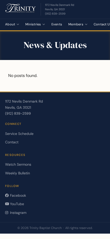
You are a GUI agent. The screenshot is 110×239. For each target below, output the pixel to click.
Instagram (17, 212)
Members (75, 24)
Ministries (33, 24)
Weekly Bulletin (17, 173)
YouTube (16, 204)
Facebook (17, 195)
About (10, 24)
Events (56, 24)
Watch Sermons (18, 164)
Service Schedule (19, 133)
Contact (11, 142)
